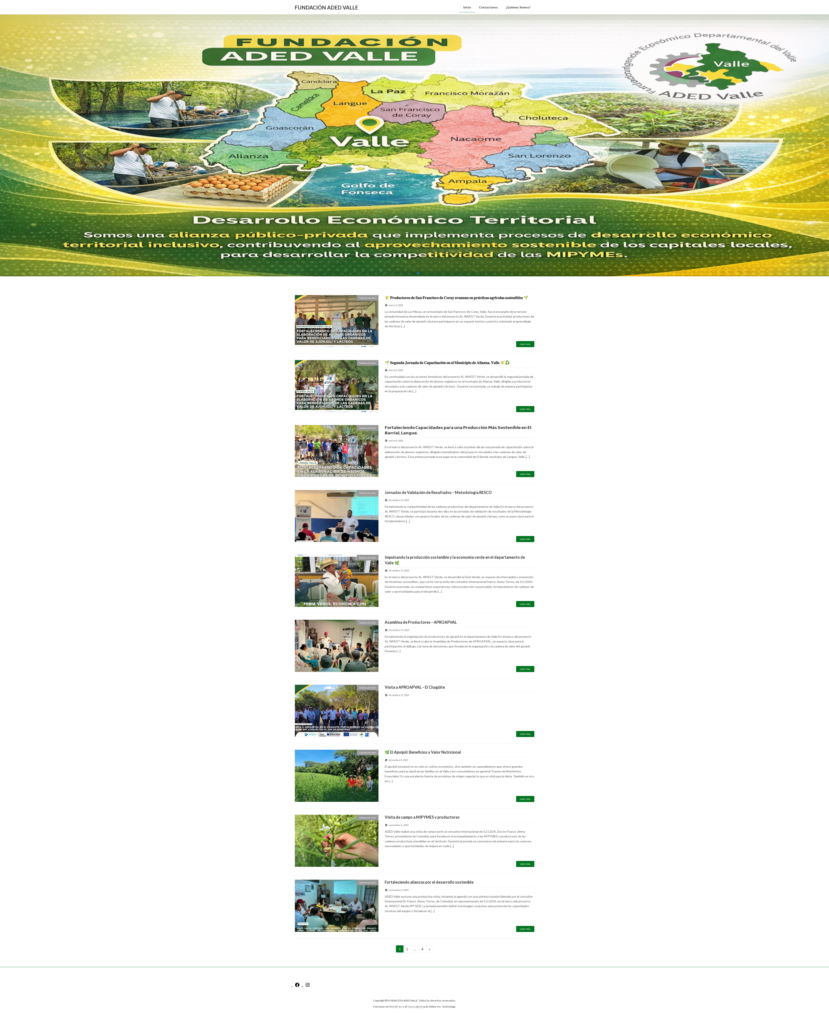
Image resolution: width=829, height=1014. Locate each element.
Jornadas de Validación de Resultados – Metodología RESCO (438, 492)
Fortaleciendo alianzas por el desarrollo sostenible (429, 882)
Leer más (525, 344)
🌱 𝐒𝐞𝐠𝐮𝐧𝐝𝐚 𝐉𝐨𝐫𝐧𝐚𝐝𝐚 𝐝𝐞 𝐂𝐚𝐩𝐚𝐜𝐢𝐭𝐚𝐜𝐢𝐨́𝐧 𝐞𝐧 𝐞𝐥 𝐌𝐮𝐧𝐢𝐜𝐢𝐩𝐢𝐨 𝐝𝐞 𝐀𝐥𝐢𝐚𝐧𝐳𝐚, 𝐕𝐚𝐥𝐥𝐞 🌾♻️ (447, 362)
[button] (411, 273)
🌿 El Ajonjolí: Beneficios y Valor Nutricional (423, 752)
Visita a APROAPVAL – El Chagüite (415, 687)
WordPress (396, 1006)
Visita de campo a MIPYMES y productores (422, 817)
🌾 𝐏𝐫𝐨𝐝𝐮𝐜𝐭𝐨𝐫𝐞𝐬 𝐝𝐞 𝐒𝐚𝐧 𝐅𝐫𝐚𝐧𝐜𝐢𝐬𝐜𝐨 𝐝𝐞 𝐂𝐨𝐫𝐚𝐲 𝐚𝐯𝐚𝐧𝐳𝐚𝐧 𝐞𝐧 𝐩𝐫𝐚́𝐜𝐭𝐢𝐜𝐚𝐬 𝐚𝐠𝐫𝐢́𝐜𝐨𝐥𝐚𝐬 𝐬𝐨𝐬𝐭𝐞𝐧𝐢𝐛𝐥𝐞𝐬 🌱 (456, 297)
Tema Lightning (416, 1006)
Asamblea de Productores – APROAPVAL (421, 622)
